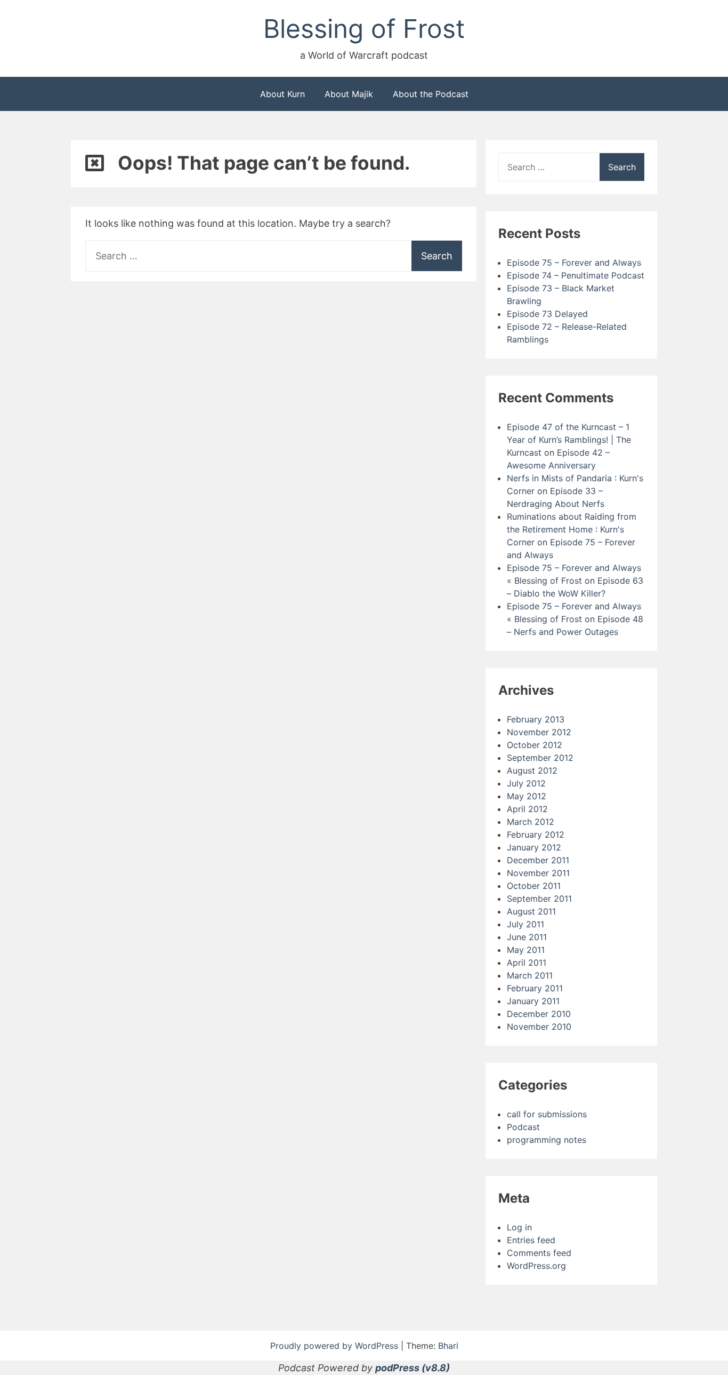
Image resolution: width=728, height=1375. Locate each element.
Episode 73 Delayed (547, 313)
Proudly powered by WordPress (335, 1345)
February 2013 (535, 719)
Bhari (448, 1345)
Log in (519, 1227)
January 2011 (533, 1001)
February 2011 (535, 988)
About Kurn (282, 94)
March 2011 (530, 975)
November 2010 (539, 1026)
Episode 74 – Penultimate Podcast (575, 275)
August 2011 (531, 911)
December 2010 (539, 1013)
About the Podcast (430, 94)
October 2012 (534, 745)
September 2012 (540, 757)
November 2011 (538, 873)
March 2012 (530, 821)
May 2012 (526, 796)
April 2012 (527, 809)
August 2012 (532, 770)
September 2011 (539, 898)
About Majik (349, 94)
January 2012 (534, 847)
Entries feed (531, 1240)
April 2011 (526, 962)
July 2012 (526, 783)
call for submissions (547, 1114)
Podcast (523, 1127)
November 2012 (539, 732)
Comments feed (539, 1252)
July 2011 (525, 924)
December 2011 (538, 860)
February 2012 (535, 834)
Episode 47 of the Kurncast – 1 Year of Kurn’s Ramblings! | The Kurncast (569, 440)
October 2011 (534, 885)
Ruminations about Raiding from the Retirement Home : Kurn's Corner (571, 529)
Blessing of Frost (364, 28)
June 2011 (527, 937)
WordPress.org (536, 1265)
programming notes (546, 1139)
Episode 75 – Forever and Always (574, 262)
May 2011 (526, 949)
